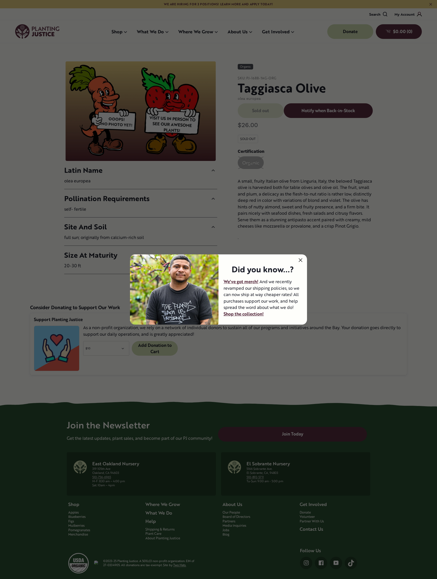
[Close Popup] (300, 260)
